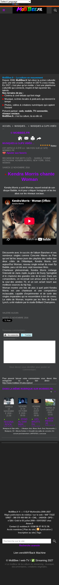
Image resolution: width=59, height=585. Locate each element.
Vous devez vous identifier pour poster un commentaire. (29, 368)
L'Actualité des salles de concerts (39, 431)
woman (6, 163)
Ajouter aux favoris (17, 153)
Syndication (45, 529)
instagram (8, 160)
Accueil (6, 126)
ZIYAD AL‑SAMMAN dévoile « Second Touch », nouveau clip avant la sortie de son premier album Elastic (22, 421)
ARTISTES (34, 433)
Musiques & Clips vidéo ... (12, 428)
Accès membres (14, 529)
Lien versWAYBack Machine (30, 552)
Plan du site (29, 529)
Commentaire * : (11, 338)
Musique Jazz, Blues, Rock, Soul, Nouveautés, (38, 428)
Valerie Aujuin (10, 313)
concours (43, 433)
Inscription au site (26, 533)
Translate (23, 4)
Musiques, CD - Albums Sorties (15, 431)
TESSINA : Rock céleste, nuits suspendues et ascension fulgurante (9, 423)
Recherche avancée (29, 545)
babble (38, 158)
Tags (39, 533)
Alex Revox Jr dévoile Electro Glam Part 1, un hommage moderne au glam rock (50, 420)
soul (47, 160)
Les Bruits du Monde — (36, 421)
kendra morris (23, 160)
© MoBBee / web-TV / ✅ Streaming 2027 (29, 560)
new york (38, 160)
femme (47, 158)
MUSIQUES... (21, 126)
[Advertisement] (29, 43)
